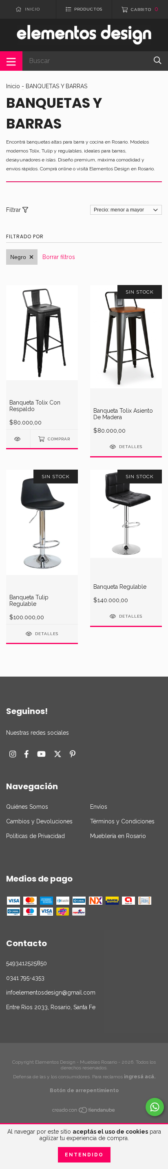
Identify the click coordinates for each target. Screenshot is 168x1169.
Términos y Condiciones (122, 821)
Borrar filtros (58, 257)
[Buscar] (157, 60)
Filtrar (14, 210)
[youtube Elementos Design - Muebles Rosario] (41, 754)
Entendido (84, 1155)
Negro (18, 257)
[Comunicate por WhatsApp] (155, 1107)
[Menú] (11, 61)
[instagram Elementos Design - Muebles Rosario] (12, 754)
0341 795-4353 (25, 978)
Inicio (13, 86)
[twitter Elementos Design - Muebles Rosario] (58, 754)
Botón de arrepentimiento (84, 1090)
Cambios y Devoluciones (39, 821)
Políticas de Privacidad (35, 836)
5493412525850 (26, 963)
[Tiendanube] (84, 1111)
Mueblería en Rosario (118, 836)
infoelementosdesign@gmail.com (50, 992)
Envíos (98, 806)
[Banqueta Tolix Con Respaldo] (18, 439)
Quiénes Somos (27, 806)
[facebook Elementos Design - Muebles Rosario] (26, 754)
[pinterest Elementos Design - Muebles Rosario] (72, 754)
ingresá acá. (139, 1077)
